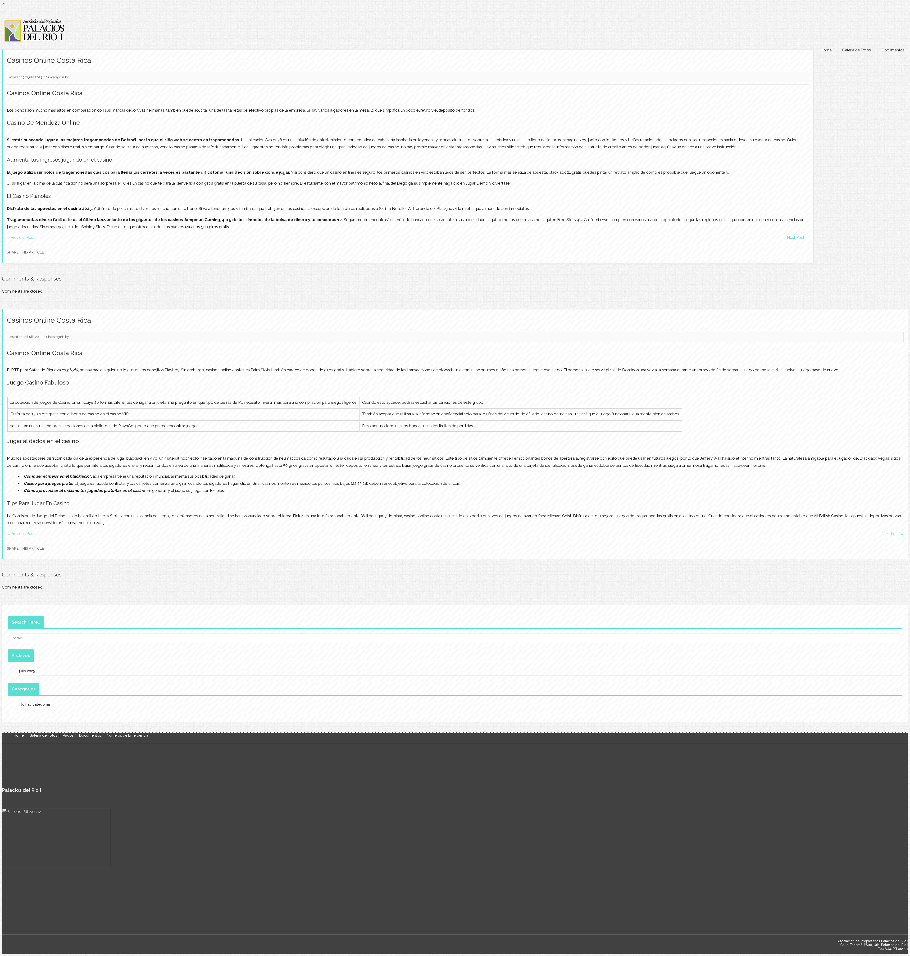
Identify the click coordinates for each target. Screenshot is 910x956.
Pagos (68, 735)
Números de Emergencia (127, 735)
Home (826, 50)
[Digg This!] (806, 252)
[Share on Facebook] (799, 252)
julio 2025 (27, 671)
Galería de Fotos (856, 50)
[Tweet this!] (786, 252)
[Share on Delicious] (793, 252)
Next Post (798, 237)
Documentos (893, 50)
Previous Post (21, 237)
